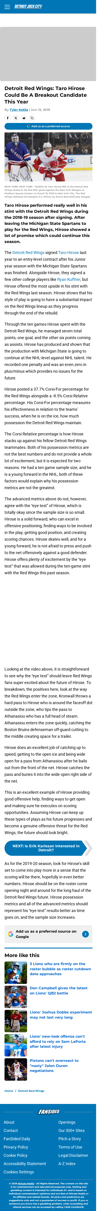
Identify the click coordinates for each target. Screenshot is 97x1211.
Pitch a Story (69, 1138)
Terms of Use (70, 1147)
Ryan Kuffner (68, 279)
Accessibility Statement (25, 1163)
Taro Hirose (68, 252)
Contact (11, 1130)
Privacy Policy (16, 1147)
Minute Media (26, 1183)
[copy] (32, 118)
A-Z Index (67, 1163)
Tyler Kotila (19, 110)
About (9, 1122)
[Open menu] (7, 6)
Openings (66, 1122)
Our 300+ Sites (71, 1130)
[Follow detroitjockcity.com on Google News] (85, 934)
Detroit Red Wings (28, 252)
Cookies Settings (19, 1172)
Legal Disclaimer (73, 1155)
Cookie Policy (16, 1155)
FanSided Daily (17, 1138)
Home (9, 1091)
